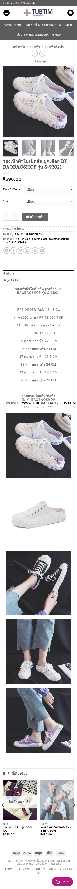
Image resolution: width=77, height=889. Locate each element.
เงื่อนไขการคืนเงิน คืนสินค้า (32, 35)
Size (5, 201)
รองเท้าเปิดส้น (54, 46)
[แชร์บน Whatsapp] (6, 250)
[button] (6, 13)
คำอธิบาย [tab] (8, 273)
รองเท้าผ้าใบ (39, 239)
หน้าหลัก (19, 46)
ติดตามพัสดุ (65, 24)
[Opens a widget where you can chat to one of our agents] (62, 882)
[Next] (67, 101)
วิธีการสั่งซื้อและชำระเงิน (39, 24)
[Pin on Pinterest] (35, 250)
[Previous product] (42, 54)
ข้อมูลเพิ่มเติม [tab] (10, 280)
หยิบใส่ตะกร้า (35, 216)
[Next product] (35, 54)
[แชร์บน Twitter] (21, 250)
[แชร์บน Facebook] (13, 250)
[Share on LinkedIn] (42, 250)
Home (8, 24)
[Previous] (9, 101)
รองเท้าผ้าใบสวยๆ (59, 239)
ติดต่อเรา (56, 35)
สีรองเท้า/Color (11, 189)
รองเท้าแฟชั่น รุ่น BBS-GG (18, 829)
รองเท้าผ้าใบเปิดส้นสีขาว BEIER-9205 (56, 829)
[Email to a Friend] (28, 250)
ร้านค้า (18, 24)
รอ (18, 239)
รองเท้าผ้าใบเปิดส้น (14, 242)
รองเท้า (35, 46)
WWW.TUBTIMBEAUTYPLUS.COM (49, 403)
